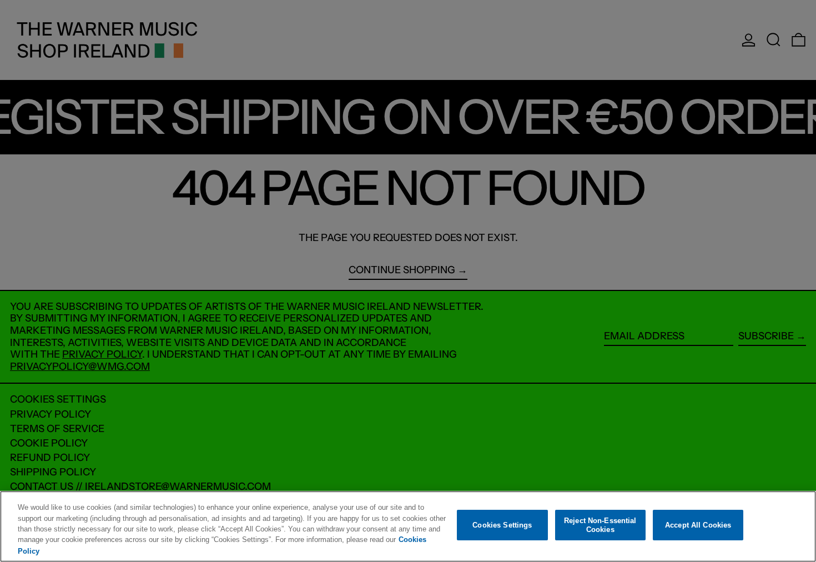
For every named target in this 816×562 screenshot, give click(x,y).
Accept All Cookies (698, 525)
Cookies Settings (502, 525)
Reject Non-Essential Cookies (600, 525)
